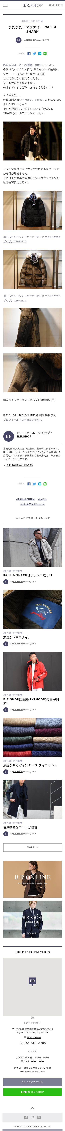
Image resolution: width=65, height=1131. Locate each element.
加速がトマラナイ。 (17, 637)
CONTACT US (34, 1082)
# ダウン (42, 499)
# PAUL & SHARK (25, 499)
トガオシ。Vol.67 (32, 99)
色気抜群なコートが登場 (20, 827)
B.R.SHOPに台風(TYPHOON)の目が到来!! (31, 701)
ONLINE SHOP (55, 5)
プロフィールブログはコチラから (22, 419)
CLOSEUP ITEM (12, 571)
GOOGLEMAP (34, 1037)
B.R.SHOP (31, 40)
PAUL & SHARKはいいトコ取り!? (28, 575)
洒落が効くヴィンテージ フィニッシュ (30, 765)
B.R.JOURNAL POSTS (19, 465)
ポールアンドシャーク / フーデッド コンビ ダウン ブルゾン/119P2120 (32, 239)
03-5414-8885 (36, 1043)
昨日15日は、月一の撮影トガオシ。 (24, 64)
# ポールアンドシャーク (32, 504)
